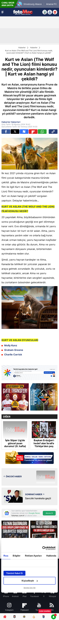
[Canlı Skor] (50, 12)
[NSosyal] (24, 131)
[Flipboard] (33, 131)
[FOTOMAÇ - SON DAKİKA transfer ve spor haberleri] (23, 12)
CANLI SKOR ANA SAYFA (8, 4)
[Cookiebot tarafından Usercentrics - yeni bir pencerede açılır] (42, 548)
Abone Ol (49, 513)
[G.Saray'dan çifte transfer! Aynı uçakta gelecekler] (15, 397)
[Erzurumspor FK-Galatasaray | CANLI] (43, 397)
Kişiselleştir (28, 580)
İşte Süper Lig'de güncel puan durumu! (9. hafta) (15, 443)
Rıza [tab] (5, 555)
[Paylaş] (53, 131)
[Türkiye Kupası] (55, 12)
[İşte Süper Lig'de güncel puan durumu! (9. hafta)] (15, 429)
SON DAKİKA (45, 611)
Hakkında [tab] (51, 555)
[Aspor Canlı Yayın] (44, 12)
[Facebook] (6, 131)
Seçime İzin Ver (30, 588)
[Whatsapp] (42, 131)
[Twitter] (15, 131)
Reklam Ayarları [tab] (33, 555)
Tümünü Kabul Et (14, 573)
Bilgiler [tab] (16, 555)
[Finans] (29, 458)
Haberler (22, 47)
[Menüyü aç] (3, 12)
